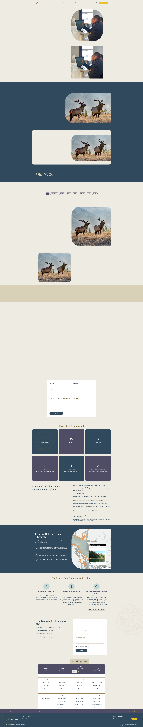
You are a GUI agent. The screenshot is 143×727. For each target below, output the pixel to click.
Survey (79, 671)
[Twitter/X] (136, 711)
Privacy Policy (23, 724)
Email (50, 389)
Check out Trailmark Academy (96, 609)
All (47, 193)
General (62, 193)
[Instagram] (130, 711)
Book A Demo (104, 3)
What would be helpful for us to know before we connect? (62, 396)
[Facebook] (132, 711)
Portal (94, 193)
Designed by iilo (133, 724)
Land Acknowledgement (10, 724)
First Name (51, 383)
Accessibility (17, 724)
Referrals (84, 671)
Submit (56, 413)
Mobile (68, 193)
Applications (54, 193)
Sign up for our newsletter (83, 646)
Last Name (75, 383)
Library (75, 193)
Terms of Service (134, 725)
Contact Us (37, 716)
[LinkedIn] (134, 711)
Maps (89, 193)
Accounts (82, 193)
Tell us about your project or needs (83, 634)
